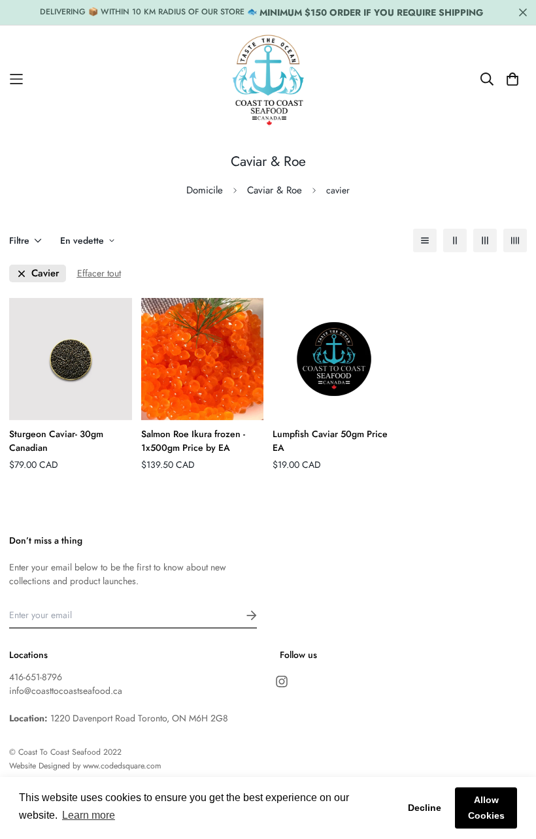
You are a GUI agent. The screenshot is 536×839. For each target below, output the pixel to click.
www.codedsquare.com (122, 766)
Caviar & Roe (274, 190)
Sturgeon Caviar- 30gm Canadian (56, 440)
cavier (45, 273)
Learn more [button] (88, 815)
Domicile (204, 190)
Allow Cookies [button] (486, 808)
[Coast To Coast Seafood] (268, 79)
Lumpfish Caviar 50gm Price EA (330, 440)
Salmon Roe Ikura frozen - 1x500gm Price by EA (193, 440)
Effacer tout (99, 273)
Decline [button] (424, 807)
